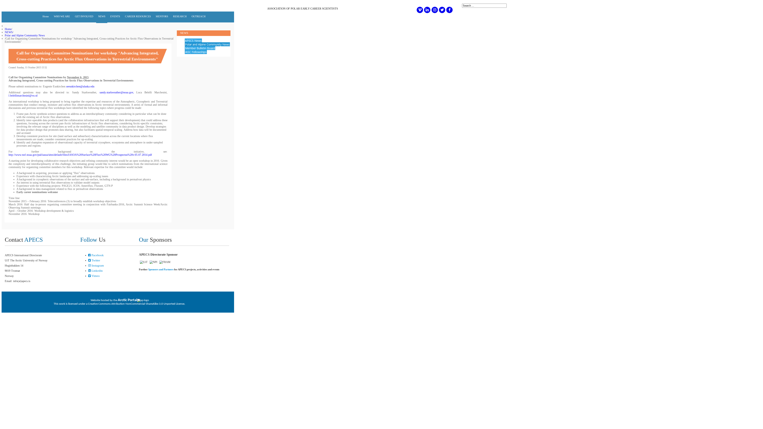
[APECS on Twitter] (442, 9)
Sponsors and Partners (160, 269)
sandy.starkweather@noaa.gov (116, 92)
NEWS (9, 32)
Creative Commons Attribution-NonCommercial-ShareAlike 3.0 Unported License (136, 303)
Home (8, 29)
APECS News (193, 41)
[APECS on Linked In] (427, 9)
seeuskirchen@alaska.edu (80, 86)
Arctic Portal (127, 300)
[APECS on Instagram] (434, 9)
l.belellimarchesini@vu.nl (23, 95)
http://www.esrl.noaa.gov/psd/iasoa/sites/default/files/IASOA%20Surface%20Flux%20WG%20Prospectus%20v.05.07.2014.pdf (80, 154)
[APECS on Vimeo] (419, 9)
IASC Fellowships (196, 52)
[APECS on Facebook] (449, 9)
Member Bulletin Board (200, 48)
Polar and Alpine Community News (25, 35)
